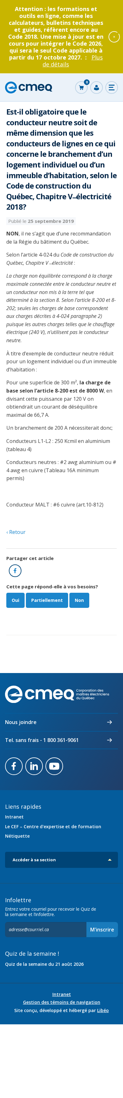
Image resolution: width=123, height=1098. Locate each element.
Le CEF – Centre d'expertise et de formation (53, 826)
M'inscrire (102, 929)
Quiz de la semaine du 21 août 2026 (44, 964)
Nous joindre (21, 722)
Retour (17, 532)
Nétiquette (17, 836)
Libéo (103, 1010)
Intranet (14, 817)
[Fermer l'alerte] (114, 36)
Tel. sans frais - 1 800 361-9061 (42, 740)
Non (79, 600)
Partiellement (47, 600)
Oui (15, 600)
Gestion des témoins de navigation (61, 1002)
